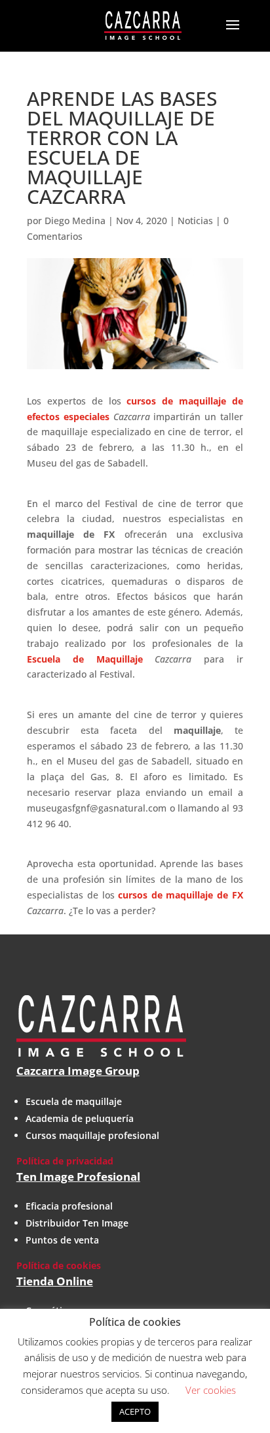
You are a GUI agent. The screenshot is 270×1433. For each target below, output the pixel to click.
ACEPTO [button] (135, 1411)
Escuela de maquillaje (74, 1101)
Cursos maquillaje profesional (92, 1135)
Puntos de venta (62, 1240)
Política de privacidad (64, 1161)
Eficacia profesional (69, 1206)
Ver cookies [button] (210, 1389)
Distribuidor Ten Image (77, 1223)
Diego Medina (75, 220)
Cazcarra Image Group (78, 1070)
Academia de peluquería (80, 1118)
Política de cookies (58, 1265)
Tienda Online (54, 1281)
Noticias (195, 220)
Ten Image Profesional (78, 1176)
